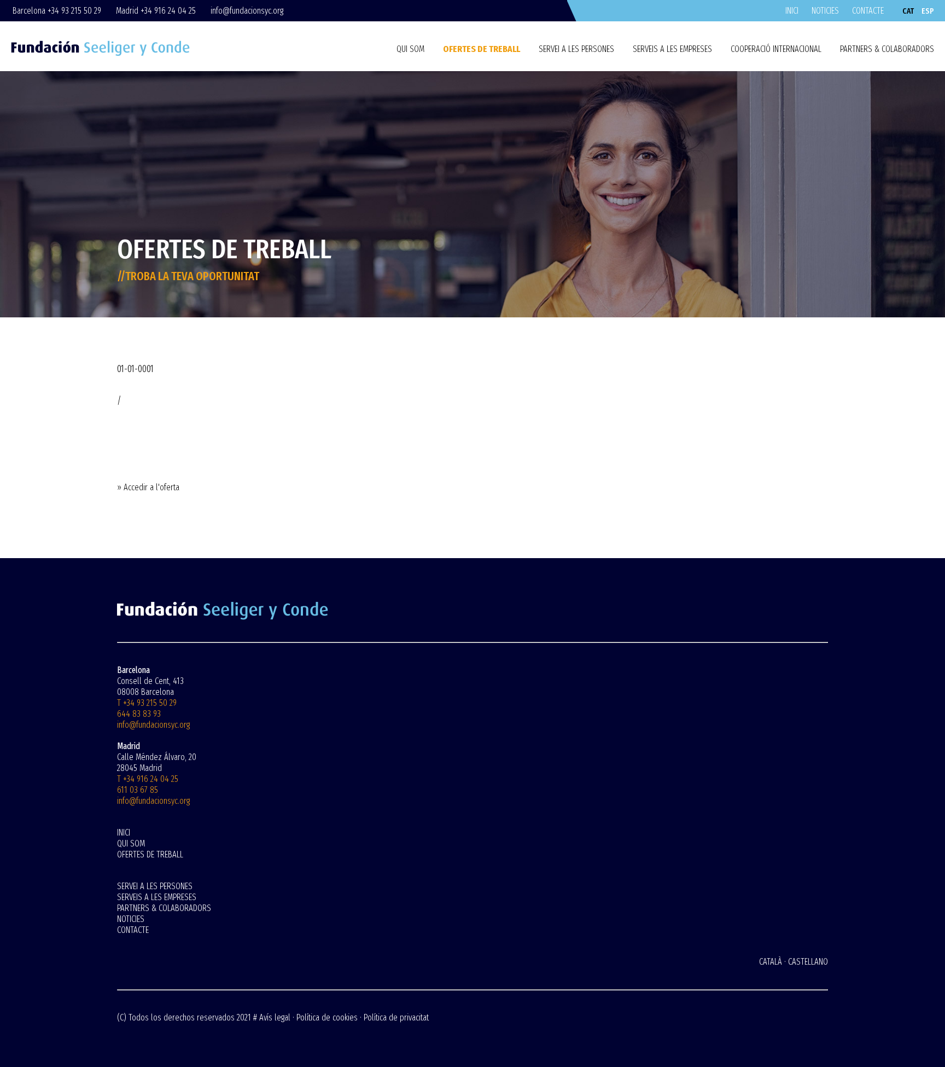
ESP (927, 11)
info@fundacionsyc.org (247, 10)
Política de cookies (327, 1017)
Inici (791, 10)
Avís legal (274, 1017)
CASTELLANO (808, 961)
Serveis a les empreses (672, 49)
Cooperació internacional (776, 49)
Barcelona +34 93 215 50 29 (57, 10)
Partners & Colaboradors (887, 49)
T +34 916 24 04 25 (147, 779)
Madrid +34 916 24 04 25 (156, 10)
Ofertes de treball (481, 49)
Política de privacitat (396, 1017)
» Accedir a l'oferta (148, 487)
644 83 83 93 (139, 714)
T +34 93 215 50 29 (147, 703)
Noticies (825, 10)
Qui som (410, 49)
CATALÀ (770, 961)
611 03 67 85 (137, 790)
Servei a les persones (576, 49)
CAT (908, 11)
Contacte (868, 10)
